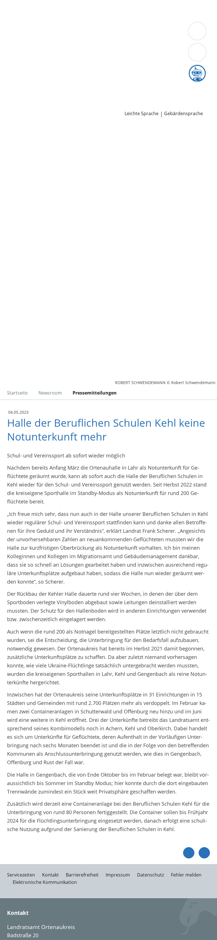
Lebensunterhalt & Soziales (53, 10)
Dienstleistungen (20, 3)
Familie (115, 10)
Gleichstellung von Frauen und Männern (52, 54)
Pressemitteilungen (27, 105)
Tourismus (88, 47)
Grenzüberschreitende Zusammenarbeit (148, 54)
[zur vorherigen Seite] (188, 852)
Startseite (17, 393)
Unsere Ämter (16, 25)
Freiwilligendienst (175, 83)
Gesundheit (96, 18)
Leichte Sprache (142, 114)
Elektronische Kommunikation (45, 882)
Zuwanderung (163, 40)
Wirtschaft (69, 18)
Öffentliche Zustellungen (81, 105)
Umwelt (121, 18)
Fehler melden (186, 875)
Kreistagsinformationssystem (39, 68)
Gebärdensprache (183, 114)
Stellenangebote (23, 83)
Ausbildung (92, 83)
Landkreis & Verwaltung (28, 32)
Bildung (136, 40)
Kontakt (50, 875)
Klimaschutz (60, 47)
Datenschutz (150, 875)
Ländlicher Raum (24, 47)
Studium (117, 83)
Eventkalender (61, 83)
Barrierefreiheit (82, 875)
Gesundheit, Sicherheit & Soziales (86, 40)
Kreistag (9, 61)
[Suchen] (197, 52)
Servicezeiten (21, 875)
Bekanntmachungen (127, 47)
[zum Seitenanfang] (204, 852)
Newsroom (13, 98)
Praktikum (141, 83)
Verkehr (96, 10)
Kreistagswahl (117, 68)
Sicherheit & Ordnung (30, 18)
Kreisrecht (87, 68)
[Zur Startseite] (39, 154)
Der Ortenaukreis (24, 40)
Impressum (118, 875)
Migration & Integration (153, 10)
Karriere (9, 76)
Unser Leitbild (20, 90)
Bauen (11, 10)
